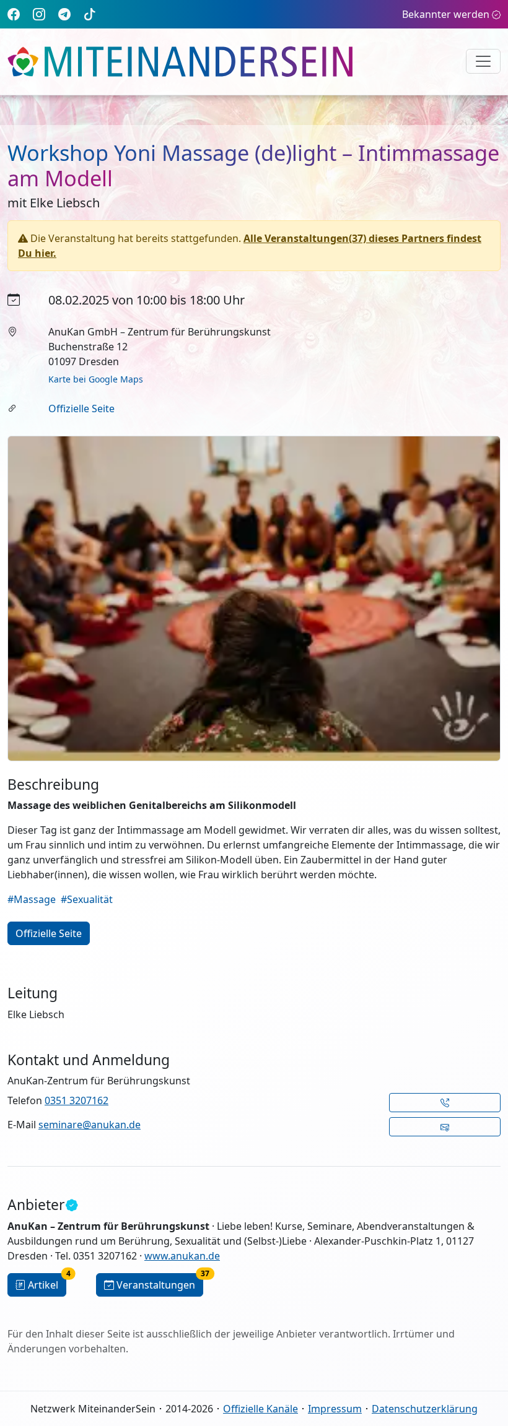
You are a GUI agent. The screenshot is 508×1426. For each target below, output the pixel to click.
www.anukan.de (182, 1256)
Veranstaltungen (159, 1282)
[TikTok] (90, 14)
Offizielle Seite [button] (48, 933)
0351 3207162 (76, 1100)
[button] (445, 1102)
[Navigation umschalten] (483, 61)
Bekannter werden (445, 14)
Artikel (47, 1282)
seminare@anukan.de (89, 1124)
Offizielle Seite (81, 408)
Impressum (335, 1408)
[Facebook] (13, 14)
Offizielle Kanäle (260, 1408)
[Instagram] (39, 14)
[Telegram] (64, 14)
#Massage (31, 899)
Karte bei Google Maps (95, 379)
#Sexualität (87, 899)
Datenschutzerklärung (425, 1408)
